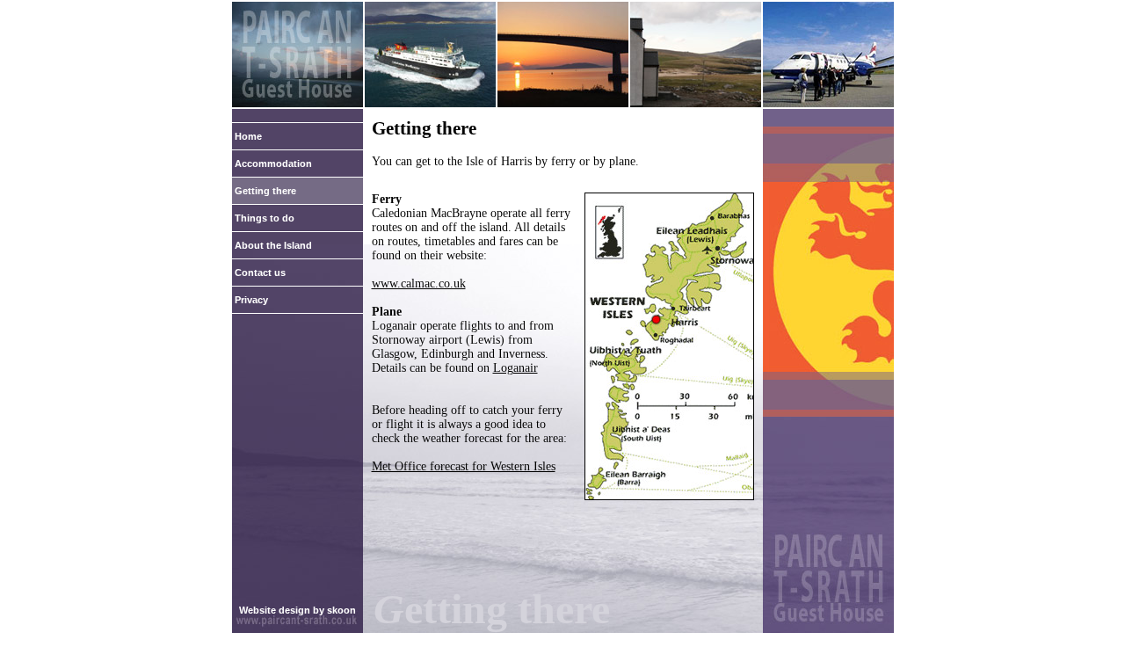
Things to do (264, 218)
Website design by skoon (297, 610)
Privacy (251, 299)
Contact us (260, 272)
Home (248, 136)
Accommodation (273, 163)
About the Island (273, 245)
